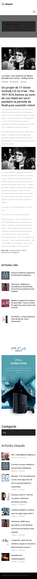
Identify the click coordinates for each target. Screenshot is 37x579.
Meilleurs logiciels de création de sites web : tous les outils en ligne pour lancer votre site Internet (23, 304)
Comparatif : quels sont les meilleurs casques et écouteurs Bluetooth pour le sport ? (23, 543)
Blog (4, 432)
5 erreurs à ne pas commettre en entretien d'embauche (23, 274)
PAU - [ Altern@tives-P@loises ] (23, 455)
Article (15, 24)
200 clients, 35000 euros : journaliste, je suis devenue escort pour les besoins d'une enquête (22, 287)
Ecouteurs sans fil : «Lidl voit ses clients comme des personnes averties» (22, 498)
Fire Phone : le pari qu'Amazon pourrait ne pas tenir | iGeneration (23, 319)
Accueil (8, 24)
